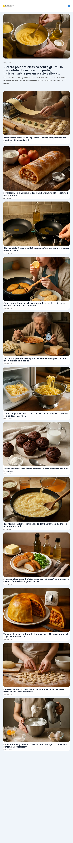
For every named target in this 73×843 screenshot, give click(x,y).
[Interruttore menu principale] (69, 6)
